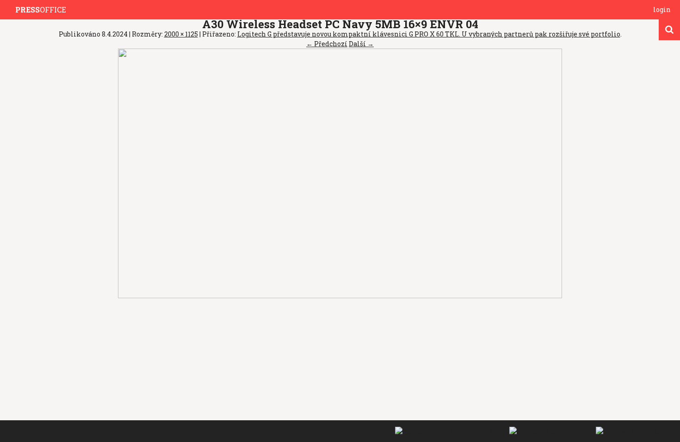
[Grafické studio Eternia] (550, 430)
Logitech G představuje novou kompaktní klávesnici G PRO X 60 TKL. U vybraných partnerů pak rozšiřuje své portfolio (428, 34)
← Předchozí (326, 43)
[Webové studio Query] (632, 430)
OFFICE (40, 9)
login (662, 9)
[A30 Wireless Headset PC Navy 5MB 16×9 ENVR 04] (340, 172)
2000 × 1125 (181, 34)
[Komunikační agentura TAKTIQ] (450, 430)
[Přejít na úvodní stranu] (10, 10)
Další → (361, 43)
